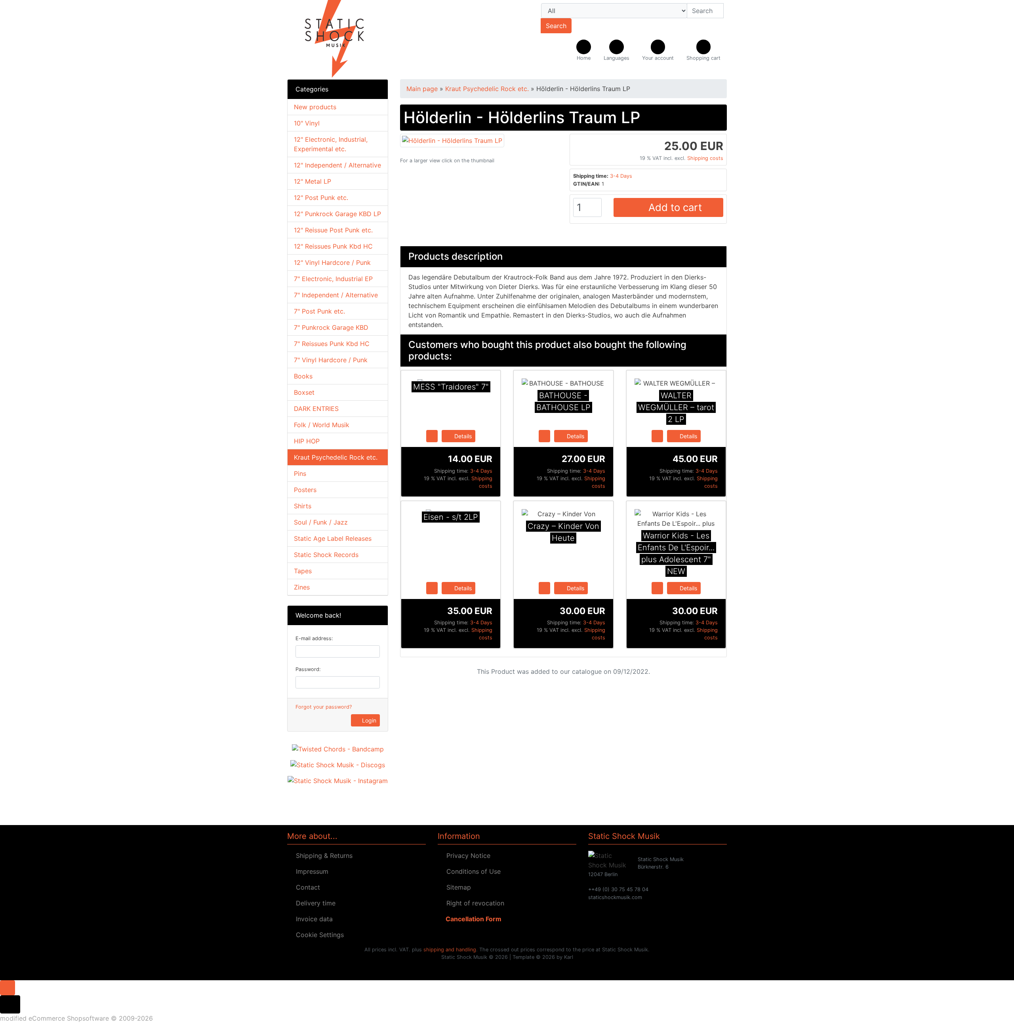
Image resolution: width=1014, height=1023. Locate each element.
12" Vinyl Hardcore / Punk (332, 262)
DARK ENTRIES (316, 409)
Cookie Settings (318, 935)
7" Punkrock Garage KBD (331, 327)
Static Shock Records (326, 555)
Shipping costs (705, 158)
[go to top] (7, 987)
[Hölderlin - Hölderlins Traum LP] (452, 140)
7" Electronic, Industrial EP (333, 279)
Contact (306, 887)
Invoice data (312, 919)
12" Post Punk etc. (321, 198)
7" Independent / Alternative (336, 295)
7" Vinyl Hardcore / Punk (331, 360)
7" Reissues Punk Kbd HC (332, 344)
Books (303, 376)
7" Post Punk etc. (319, 311)
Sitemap (456, 887)
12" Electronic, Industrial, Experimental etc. (331, 144)
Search (556, 26)
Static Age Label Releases (333, 538)
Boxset (304, 392)
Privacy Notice (466, 855)
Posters (305, 490)
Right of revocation (473, 903)
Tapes (303, 571)
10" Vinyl (307, 123)
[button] (616, 50)
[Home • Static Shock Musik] (356, 39)
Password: (308, 669)
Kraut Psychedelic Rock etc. (335, 457)
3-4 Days (621, 176)
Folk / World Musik (321, 425)
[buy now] (432, 435)
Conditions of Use (471, 871)
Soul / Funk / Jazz (321, 522)
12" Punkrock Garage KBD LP (337, 214)
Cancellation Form (471, 919)
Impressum (310, 871)
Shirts (302, 506)
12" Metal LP (312, 181)
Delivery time (313, 903)
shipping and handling (449, 950)
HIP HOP (307, 441)
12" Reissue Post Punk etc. (333, 230)
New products (315, 107)
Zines (302, 587)
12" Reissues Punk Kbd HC (333, 246)
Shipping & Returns (322, 855)
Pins (300, 473)
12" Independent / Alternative (337, 165)
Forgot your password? (323, 707)
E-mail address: (314, 638)
